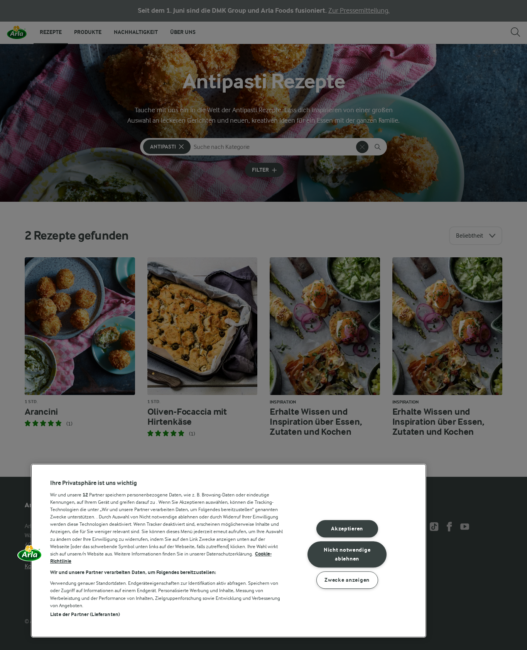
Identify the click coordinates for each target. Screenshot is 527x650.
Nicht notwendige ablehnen (347, 554)
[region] (228, 551)
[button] (29, 556)
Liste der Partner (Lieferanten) (85, 614)
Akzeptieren (347, 529)
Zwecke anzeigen (347, 580)
